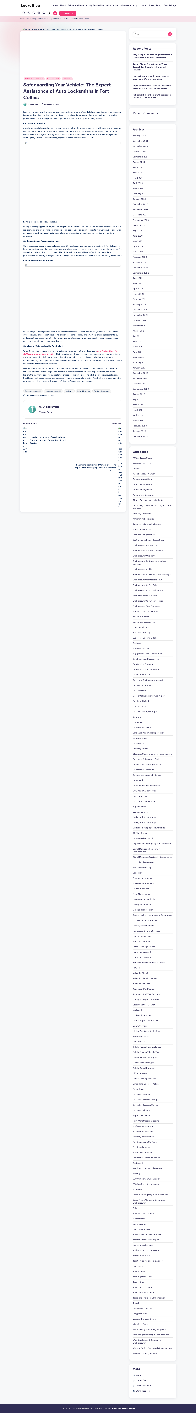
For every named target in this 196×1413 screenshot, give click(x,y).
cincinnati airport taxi (143, 727)
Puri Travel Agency (141, 1147)
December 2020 (140, 373)
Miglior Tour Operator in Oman (147, 1031)
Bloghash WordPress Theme (122, 1408)
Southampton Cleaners (143, 1213)
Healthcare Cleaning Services (146, 931)
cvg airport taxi (140, 796)
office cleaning (140, 1073)
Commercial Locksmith (143, 769)
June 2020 (138, 404)
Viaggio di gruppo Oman (144, 1319)
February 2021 (139, 362)
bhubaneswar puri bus (143, 569)
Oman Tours (138, 1089)
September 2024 (141, 157)
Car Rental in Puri (141, 701)
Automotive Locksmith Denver (147, 524)
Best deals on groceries (144, 534)
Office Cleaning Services (144, 1078)
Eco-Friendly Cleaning (143, 862)
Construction (139, 780)
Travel (136, 1303)
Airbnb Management (142, 484)
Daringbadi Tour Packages (145, 822)
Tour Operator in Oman (143, 1292)
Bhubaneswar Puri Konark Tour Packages (152, 574)
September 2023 (141, 220)
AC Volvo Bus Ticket (142, 463)
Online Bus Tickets (141, 1110)
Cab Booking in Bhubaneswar (146, 659)
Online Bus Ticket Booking (145, 1099)
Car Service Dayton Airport (145, 711)
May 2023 (137, 241)
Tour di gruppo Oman (143, 1276)
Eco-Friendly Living (142, 867)
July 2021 (137, 336)
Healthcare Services (142, 936)
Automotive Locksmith (34, 79)
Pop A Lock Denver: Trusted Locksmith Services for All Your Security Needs (152, 87)
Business (137, 643)
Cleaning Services (141, 748)
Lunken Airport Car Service (145, 1020)
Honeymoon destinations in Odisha (149, 962)
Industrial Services (141, 983)
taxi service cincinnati (143, 1245)
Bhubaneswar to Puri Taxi (145, 595)
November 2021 (140, 315)
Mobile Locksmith (141, 1036)
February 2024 (140, 193)
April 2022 (138, 288)
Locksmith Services (142, 1015)
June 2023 (138, 236)
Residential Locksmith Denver (146, 1157)
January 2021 (139, 368)
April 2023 (138, 246)
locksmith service (83, 391)
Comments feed (143, 1385)
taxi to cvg (138, 1266)
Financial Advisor (141, 888)
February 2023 (140, 257)
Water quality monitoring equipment (149, 1329)
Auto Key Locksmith (142, 513)
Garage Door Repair (142, 904)
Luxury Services (140, 1026)
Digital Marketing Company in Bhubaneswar (146, 850)
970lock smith (49, 406)
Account (137, 468)
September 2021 (140, 325)
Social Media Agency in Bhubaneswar (150, 1194)
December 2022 (140, 267)
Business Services (141, 648)
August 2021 (139, 331)
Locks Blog (30, 5)
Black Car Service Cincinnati (146, 611)
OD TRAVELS (139, 1041)
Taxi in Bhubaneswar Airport (146, 1240)
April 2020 (138, 415)
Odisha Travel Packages (144, 1068)
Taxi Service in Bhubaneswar (146, 1250)
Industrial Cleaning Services (146, 978)
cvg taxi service (140, 812)
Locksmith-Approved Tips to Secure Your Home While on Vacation (151, 77)
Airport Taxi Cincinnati (143, 495)
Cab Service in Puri (141, 674)
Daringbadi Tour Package (145, 817)
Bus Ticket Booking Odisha (145, 638)
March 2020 (138, 420)
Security (136, 1173)
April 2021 (137, 352)
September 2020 (141, 389)
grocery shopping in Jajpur (145, 920)
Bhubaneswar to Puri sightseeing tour (150, 590)
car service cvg (140, 706)
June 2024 (138, 172)
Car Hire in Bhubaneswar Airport (148, 680)
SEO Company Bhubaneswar (146, 1179)
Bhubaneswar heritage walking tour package (149, 562)
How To (136, 968)
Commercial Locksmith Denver (147, 775)
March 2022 (138, 294)
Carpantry (138, 717)
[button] (67, 13)
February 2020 (140, 426)
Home (22, 19)
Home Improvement (142, 952)
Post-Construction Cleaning (146, 1121)
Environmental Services (144, 883)
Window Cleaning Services (145, 1353)
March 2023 (138, 252)
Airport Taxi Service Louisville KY (148, 500)
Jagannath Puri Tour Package (146, 994)
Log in (138, 1375)
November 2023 (140, 209)
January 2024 (139, 199)
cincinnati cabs (140, 738)
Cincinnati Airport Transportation (148, 733)
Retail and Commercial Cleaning (148, 1168)
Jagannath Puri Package (144, 989)
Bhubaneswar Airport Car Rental (148, 550)
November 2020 (140, 378)
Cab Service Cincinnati (143, 664)
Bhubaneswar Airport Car (145, 545)
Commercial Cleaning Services (147, 764)
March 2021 (138, 357)
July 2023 (137, 230)
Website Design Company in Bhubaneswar (152, 1348)
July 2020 (137, 399)
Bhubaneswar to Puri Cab (145, 585)
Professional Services (143, 1131)
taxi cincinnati (139, 1224)
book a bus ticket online (144, 622)
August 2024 (139, 162)
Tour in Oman (139, 1282)
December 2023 (140, 204)
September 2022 (141, 273)
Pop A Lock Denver (142, 1115)
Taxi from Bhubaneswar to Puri (147, 1234)
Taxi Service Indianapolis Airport (148, 1261)
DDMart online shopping (144, 838)
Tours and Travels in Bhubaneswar (149, 1298)
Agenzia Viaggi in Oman (144, 474)
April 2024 (138, 183)
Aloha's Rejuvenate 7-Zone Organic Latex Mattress (152, 507)
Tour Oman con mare (142, 1287)
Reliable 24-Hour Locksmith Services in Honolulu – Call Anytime (152, 96)
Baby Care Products (142, 529)
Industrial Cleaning (141, 973)
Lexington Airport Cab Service (147, 999)
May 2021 (137, 346)
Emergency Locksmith (53, 391)
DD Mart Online (140, 833)
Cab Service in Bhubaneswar (146, 669)
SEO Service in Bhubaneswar (146, 1184)
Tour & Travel (139, 1271)
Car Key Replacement (143, 685)
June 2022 (138, 278)
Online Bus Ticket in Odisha (145, 1105)
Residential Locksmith (101, 391)
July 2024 (137, 167)
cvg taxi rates (139, 806)
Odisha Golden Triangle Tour (146, 1052)
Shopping (137, 1189)
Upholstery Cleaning (142, 1308)
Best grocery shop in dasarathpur (148, 540)
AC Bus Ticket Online (142, 458)
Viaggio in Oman (140, 1324)
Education (137, 873)
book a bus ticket (141, 617)
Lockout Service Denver (144, 1005)
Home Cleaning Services (144, 946)
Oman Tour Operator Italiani (146, 1084)
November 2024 (140, 146)
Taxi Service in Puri (141, 1255)
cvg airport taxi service (144, 801)
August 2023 (139, 225)
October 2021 (139, 320)
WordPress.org (143, 1391)
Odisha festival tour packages (147, 1047)
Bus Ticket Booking (141, 632)
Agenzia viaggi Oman (143, 479)
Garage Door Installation (144, 899)
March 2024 (138, 188)
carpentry (137, 722)
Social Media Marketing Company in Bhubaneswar (149, 1201)
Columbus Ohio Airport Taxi (146, 759)
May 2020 (137, 410)
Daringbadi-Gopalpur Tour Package (150, 828)
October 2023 (139, 215)
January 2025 (139, 135)
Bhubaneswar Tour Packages (146, 606)
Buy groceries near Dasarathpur (148, 653)
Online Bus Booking (142, 1094)
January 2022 (139, 304)
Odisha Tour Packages (143, 1063)
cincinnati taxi (139, 743)
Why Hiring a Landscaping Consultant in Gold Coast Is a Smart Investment (152, 56)
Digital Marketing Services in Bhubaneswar (152, 857)
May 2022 (137, 283)
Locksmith (67, 79)
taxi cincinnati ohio (142, 1229)
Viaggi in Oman (140, 1313)
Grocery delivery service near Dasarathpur (153, 915)
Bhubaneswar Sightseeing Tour (147, 580)
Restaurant (138, 1163)
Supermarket (139, 1218)
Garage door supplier (143, 910)
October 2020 (139, 383)
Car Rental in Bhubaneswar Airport (149, 696)
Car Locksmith (53, 79)
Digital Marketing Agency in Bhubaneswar (152, 843)
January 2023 (139, 262)
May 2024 (137, 178)
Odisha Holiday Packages (145, 1057)
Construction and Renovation (146, 785)
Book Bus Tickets (141, 627)
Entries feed (141, 1380)
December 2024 (140, 141)
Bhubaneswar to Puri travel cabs (148, 601)
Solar (135, 1208)
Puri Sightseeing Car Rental (145, 1142)
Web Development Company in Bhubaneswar (147, 1341)
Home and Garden (141, 941)
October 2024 (139, 151)
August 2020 (139, 394)
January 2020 (139, 431)
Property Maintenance (143, 1136)
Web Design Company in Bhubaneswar (151, 1334)
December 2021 (140, 309)
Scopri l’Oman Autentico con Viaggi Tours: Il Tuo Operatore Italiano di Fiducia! (150, 67)
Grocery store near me (143, 925)
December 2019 (140, 436)
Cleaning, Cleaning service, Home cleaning (152, 754)
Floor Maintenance (141, 894)
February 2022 (140, 299)
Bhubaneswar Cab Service (145, 556)
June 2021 (137, 341)
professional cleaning (143, 1126)
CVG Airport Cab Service (144, 791)
